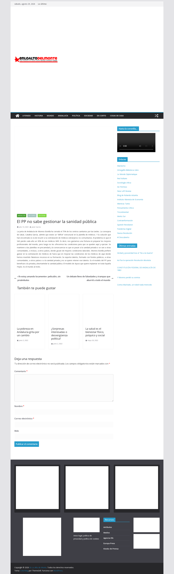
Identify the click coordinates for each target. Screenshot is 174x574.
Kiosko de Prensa (110, 548)
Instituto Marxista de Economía (130, 199)
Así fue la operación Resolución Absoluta (134, 260)
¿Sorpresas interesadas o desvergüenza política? (59, 333)
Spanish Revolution (125, 224)
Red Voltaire (122, 178)
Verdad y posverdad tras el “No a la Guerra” (135, 253)
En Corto (101, 115)
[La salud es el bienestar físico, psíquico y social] (98, 295)
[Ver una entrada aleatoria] (156, 116)
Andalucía (63, 115)
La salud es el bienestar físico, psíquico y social (95, 332)
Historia (39, 115)
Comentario (21, 371)
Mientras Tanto (123, 203)
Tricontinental (123, 212)
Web (16, 431)
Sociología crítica (124, 182)
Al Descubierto (123, 237)
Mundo (50, 115)
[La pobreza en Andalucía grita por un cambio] (29, 295)
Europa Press (109, 543)
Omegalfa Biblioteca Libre (128, 170)
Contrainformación (125, 220)
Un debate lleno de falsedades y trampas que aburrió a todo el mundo (88, 278)
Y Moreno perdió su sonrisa (128, 277)
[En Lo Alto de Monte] (17, 116)
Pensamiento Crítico (125, 208)
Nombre (19, 406)
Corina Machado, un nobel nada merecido (134, 284)
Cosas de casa (117, 115)
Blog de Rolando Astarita (127, 195)
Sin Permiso (122, 187)
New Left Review (124, 191)
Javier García (36, 227)
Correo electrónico (24, 418)
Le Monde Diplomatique (127, 174)
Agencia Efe (108, 538)
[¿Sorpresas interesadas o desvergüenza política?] (64, 295)
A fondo (27, 115)
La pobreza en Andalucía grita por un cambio (28, 332)
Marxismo (121, 166)
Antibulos (107, 527)
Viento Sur (121, 216)
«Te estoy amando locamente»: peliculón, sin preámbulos (39, 278)
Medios (106, 532)
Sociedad (88, 115)
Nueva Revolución (124, 233)
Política (76, 115)
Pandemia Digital (124, 229)
